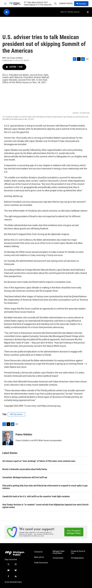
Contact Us (38, 552)
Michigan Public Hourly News (58, 552)
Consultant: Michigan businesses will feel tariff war (24, 477)
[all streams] (88, 12)
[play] (7, 12)
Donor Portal (66, 3)
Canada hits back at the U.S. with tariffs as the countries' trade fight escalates (36, 496)
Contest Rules (58, 558)
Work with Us (39, 557)
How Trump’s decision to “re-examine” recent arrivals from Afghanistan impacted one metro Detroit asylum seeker (45, 505)
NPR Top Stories (16, 414)
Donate (82, 3)
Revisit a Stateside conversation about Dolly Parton (24, 469)
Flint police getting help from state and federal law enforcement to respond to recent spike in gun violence (45, 486)
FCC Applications (77, 558)
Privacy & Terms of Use (78, 552)
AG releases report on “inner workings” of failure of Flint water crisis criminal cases (38, 461)
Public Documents (41, 563)
